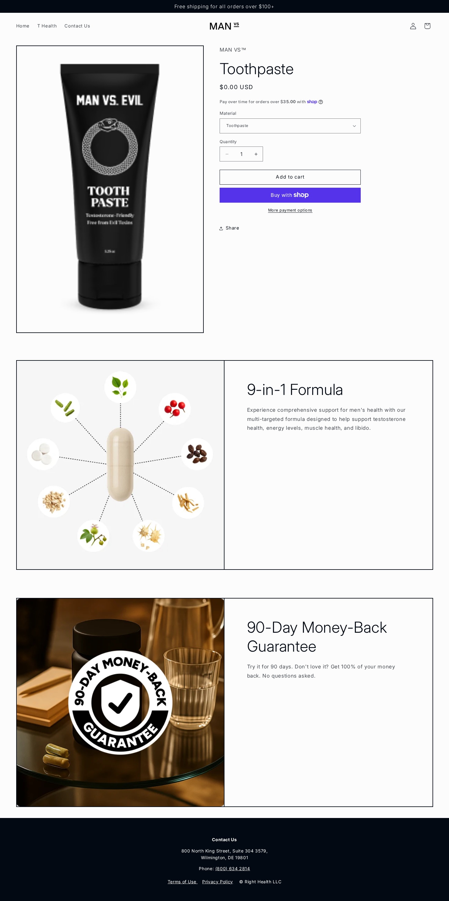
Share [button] (232, 228)
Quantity (228, 141)
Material (228, 113)
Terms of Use (183, 881)
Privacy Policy (217, 881)
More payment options (290, 210)
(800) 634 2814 (232, 868)
